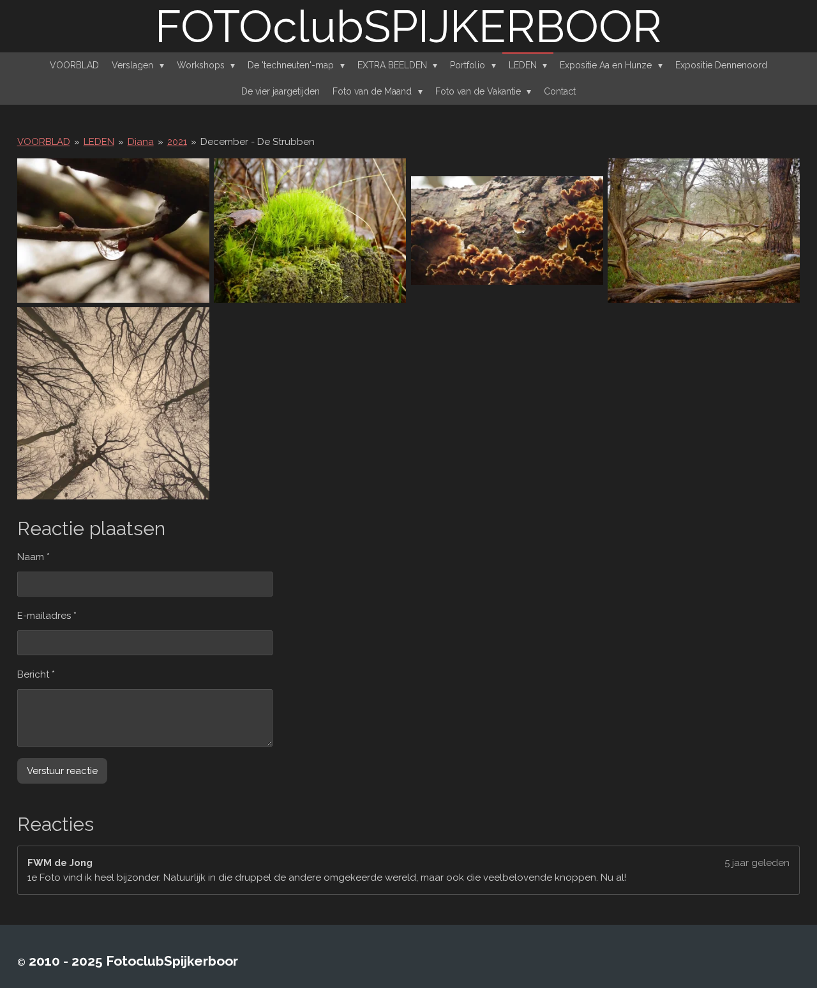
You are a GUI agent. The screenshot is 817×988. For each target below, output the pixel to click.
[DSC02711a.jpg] (507, 230)
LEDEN (99, 142)
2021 (177, 142)
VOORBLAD (43, 142)
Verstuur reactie (62, 771)
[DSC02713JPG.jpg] (704, 230)
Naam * (33, 557)
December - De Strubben (257, 142)
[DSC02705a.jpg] (309, 230)
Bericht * (36, 674)
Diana (141, 142)
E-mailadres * (47, 615)
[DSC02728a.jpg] (113, 404)
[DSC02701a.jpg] (113, 230)
